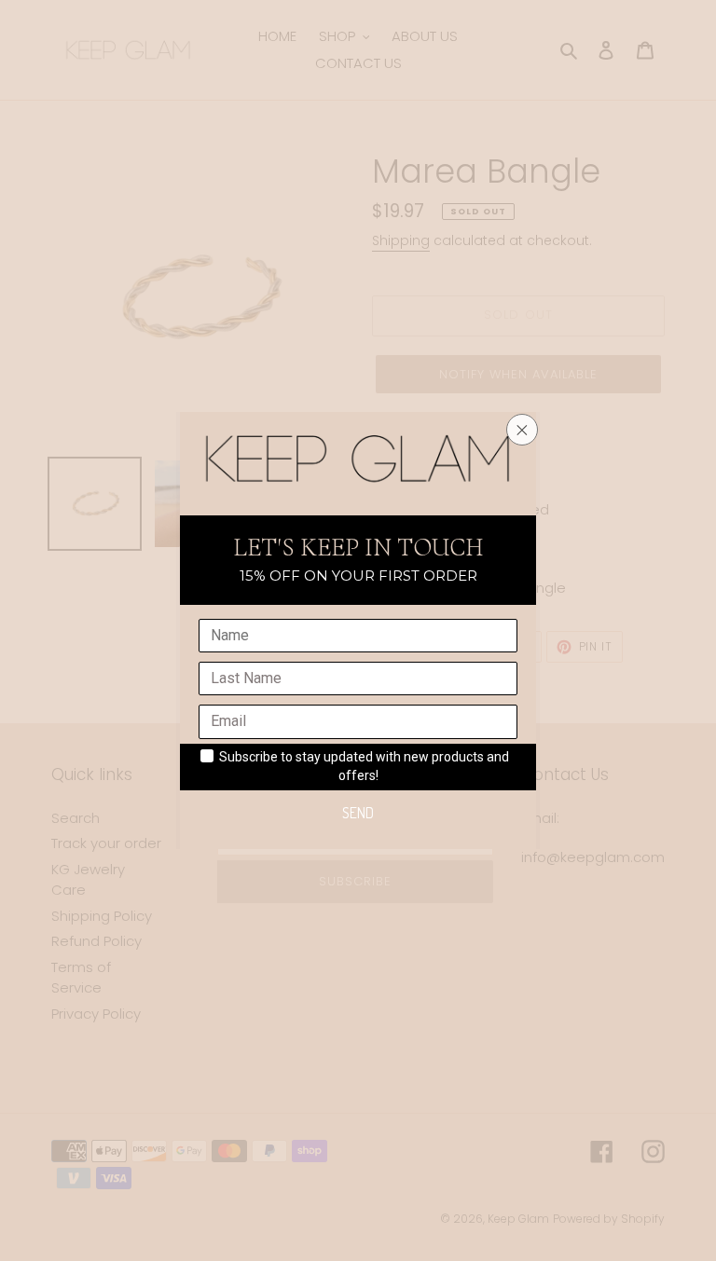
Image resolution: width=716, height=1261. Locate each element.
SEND (358, 812)
